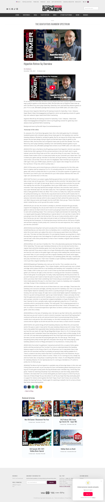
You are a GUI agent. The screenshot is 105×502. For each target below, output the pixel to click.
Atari (17, 15)
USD (18, 2)
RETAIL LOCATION (27, 2)
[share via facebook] (25, 387)
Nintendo (26, 15)
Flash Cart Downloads (17, 478)
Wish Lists (78, 2)
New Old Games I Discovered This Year (37, 419)
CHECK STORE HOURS (64, 486)
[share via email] (36, 387)
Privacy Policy (68, 498)
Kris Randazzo (27, 69)
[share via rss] (40, 387)
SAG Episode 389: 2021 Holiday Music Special (37, 450)
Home (52, 20)
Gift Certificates (57, 2)
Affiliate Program (16, 484)
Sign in (65, 2)
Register (71, 2)
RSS (13, 486)
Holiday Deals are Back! (68, 449)
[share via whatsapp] (33, 387)
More (78, 15)
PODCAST (43, 2)
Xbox (55, 15)
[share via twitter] (29, 387)
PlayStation (45, 15)
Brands (85, 15)
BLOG (48, 2)
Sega (35, 15)
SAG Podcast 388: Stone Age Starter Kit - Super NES (68, 420)
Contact (81, 478)
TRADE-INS (36, 2)
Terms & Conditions (59, 498)
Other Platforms (66, 15)
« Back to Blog (29, 391)
